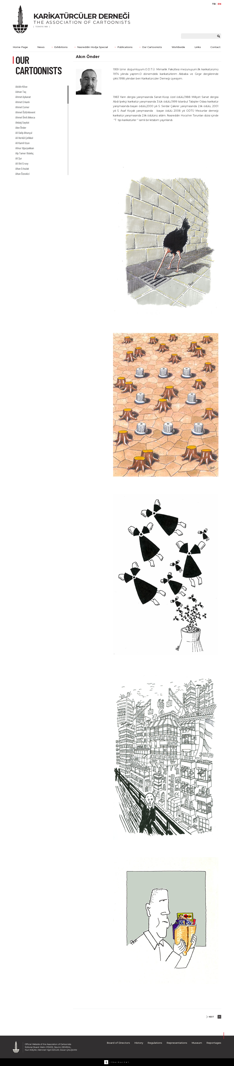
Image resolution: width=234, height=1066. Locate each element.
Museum (197, 1042)
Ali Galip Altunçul (24, 132)
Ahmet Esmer (22, 107)
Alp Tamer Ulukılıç (25, 153)
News (41, 47)
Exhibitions (61, 47)
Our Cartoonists (152, 47)
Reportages (213, 1042)
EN (219, 4)
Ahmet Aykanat (23, 96)
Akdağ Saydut (22, 122)
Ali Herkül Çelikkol (24, 137)
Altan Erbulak (22, 168)
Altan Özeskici (23, 173)
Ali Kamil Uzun (23, 143)
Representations (177, 1042)
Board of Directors (118, 1042)
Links (198, 47)
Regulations (155, 1042)
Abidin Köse (21, 86)
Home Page (20, 47)
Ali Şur (19, 158)
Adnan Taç (21, 91)
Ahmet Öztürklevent (25, 112)
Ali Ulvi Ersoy (22, 163)
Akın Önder (21, 127)
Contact (215, 47)
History (138, 1042)
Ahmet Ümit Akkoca (25, 117)
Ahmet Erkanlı (23, 102)
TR (214, 4)
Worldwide (178, 47)
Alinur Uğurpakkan (25, 148)
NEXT (211, 1017)
